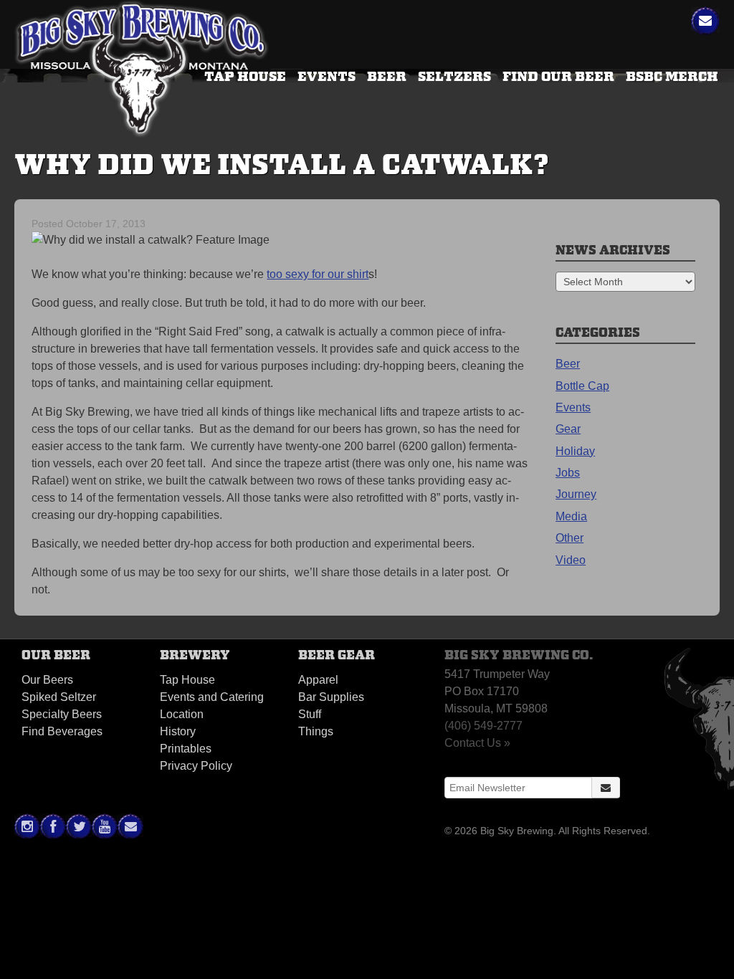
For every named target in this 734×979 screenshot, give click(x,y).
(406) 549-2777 (483, 726)
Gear (568, 429)
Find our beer (558, 76)
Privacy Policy (196, 766)
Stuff (309, 714)
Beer (386, 76)
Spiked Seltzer (59, 697)
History (178, 731)
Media (571, 516)
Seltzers (454, 76)
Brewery (195, 655)
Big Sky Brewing (141, 70)
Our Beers (47, 680)
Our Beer (56, 655)
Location (182, 714)
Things (315, 731)
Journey (576, 494)
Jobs (568, 473)
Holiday (575, 451)
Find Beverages (62, 731)
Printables (185, 748)
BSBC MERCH (672, 76)
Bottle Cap (582, 386)
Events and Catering (212, 697)
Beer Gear (336, 655)
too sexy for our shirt (317, 274)
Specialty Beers (62, 714)
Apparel (318, 680)
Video (571, 560)
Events (326, 76)
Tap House (187, 680)
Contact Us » (477, 743)
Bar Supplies (331, 697)
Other (569, 538)
